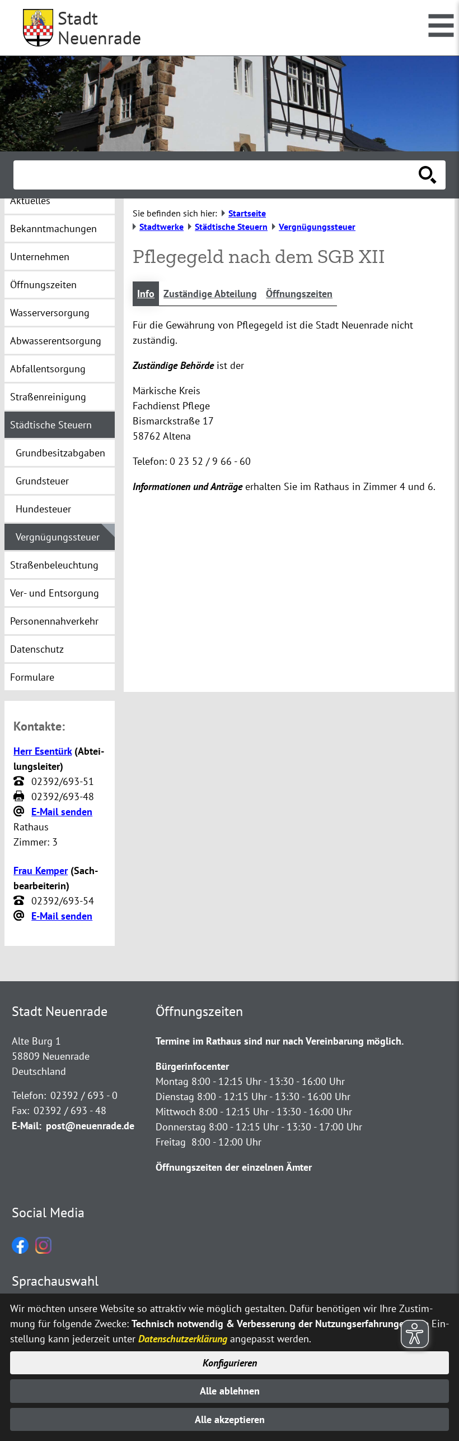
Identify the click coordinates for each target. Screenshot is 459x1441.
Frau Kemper (40, 870)
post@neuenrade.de (90, 1125)
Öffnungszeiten (299, 293)
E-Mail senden (61, 811)
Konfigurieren (230, 1362)
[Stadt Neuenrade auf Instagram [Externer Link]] (43, 1250)
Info (145, 293)
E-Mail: (26, 1125)
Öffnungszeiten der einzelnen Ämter (234, 1167)
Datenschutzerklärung (182, 1338)
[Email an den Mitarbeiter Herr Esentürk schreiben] (20, 812)
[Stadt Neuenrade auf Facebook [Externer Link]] (20, 1250)
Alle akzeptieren (230, 1419)
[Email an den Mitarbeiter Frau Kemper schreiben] (20, 916)
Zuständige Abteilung (210, 293)
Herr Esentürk (42, 751)
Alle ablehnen (230, 1390)
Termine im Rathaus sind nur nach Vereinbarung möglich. (280, 1040)
